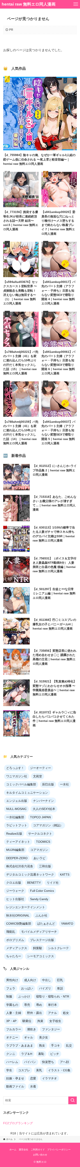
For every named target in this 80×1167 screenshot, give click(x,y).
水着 (33, 1086)
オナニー (12, 1037)
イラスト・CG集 (59, 1070)
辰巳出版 (48, 784)
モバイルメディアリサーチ (39, 931)
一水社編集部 (15, 817)
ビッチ (54, 1054)
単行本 (52, 1004)
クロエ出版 (13, 882)
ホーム (12, 1149)
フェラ (10, 988)
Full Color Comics (42, 890)
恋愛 (33, 1078)
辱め (39, 1004)
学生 (9, 1070)
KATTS (64, 874)
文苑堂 (37, 776)
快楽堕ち (48, 1062)
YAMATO (67, 923)
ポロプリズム (15, 940)
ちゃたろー (13, 956)
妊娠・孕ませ (15, 1078)
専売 (27, 1004)
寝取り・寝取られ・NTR (52, 996)
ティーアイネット (18, 841)
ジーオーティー (40, 768)
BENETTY (34, 882)
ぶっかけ (24, 996)
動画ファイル (15, 1086)
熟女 (42, 1045)
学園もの (12, 1004)
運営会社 (23, 1149)
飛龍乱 (10, 931)
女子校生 (55, 1021)
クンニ (10, 1054)
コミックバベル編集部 (21, 784)
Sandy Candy (39, 899)
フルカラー (13, 1029)
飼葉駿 (37, 948)
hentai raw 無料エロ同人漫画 (28, 4)
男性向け (12, 980)
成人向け (30, 980)
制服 (9, 996)
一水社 (64, 784)
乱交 (69, 1045)
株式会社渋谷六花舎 (19, 866)
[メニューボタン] (75, 4)
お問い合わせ (40, 1154)
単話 (60, 988)
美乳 (39, 1070)
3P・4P (11, 1021)
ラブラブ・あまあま (19, 1045)
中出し (46, 980)
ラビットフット (16, 825)
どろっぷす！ (15, 768)
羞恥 (41, 1054)
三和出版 (45, 866)
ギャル (28, 1037)
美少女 (43, 1037)
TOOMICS (43, 841)
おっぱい (27, 988)
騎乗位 (26, 1021)
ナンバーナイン (43, 800)
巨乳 (60, 980)
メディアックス (16, 948)
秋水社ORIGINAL (17, 915)
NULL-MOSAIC (16, 809)
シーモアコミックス (40, 956)
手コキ (55, 1045)
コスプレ (24, 1070)
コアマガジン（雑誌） (48, 825)
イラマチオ (49, 1078)
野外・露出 (34, 1013)
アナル (52, 1013)
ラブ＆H (26, 1054)
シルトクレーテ (58, 948)
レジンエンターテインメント (25, 907)
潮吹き (31, 1029)
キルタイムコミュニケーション (27, 792)
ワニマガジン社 (16, 776)
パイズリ (45, 988)
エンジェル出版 (16, 800)
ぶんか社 (41, 915)
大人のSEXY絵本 (44, 809)
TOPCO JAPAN (40, 817)
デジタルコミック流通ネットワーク (30, 874)
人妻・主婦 (13, 1013)
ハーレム (12, 1062)
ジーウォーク (15, 890)
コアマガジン (39, 849)
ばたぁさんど (46, 923)
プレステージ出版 (42, 940)
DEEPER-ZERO (17, 858)
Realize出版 (14, 833)
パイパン (30, 1062)
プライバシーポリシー (59, 1149)
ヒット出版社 (15, 899)
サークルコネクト (40, 833)
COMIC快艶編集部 (18, 923)
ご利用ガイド (38, 1149)
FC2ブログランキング (18, 1123)
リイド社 (53, 882)
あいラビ (39, 858)
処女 (66, 1013)
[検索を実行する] (72, 1100)
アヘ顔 (64, 1062)
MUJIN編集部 (15, 849)
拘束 (40, 1021)
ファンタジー (51, 1029)
